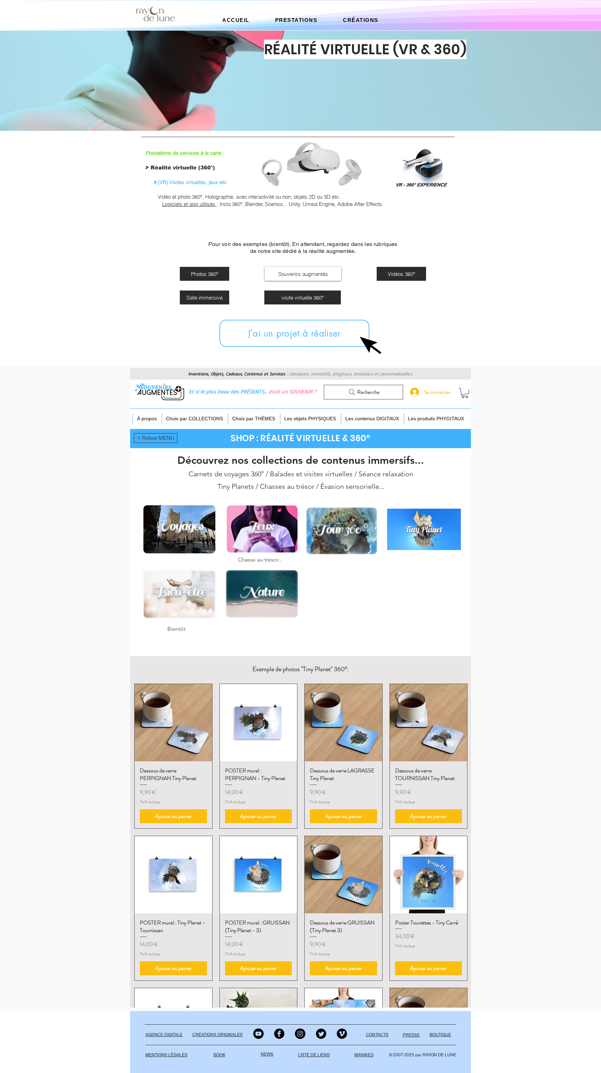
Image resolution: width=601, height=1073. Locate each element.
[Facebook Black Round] (279, 1033)
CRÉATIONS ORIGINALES (217, 1034)
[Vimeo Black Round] (342, 1033)
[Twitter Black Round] (321, 1033)
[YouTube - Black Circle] (258, 1033)
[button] (235, 20)
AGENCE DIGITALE (164, 1034)
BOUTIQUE (440, 1034)
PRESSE (411, 1035)
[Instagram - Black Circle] (300, 1033)
